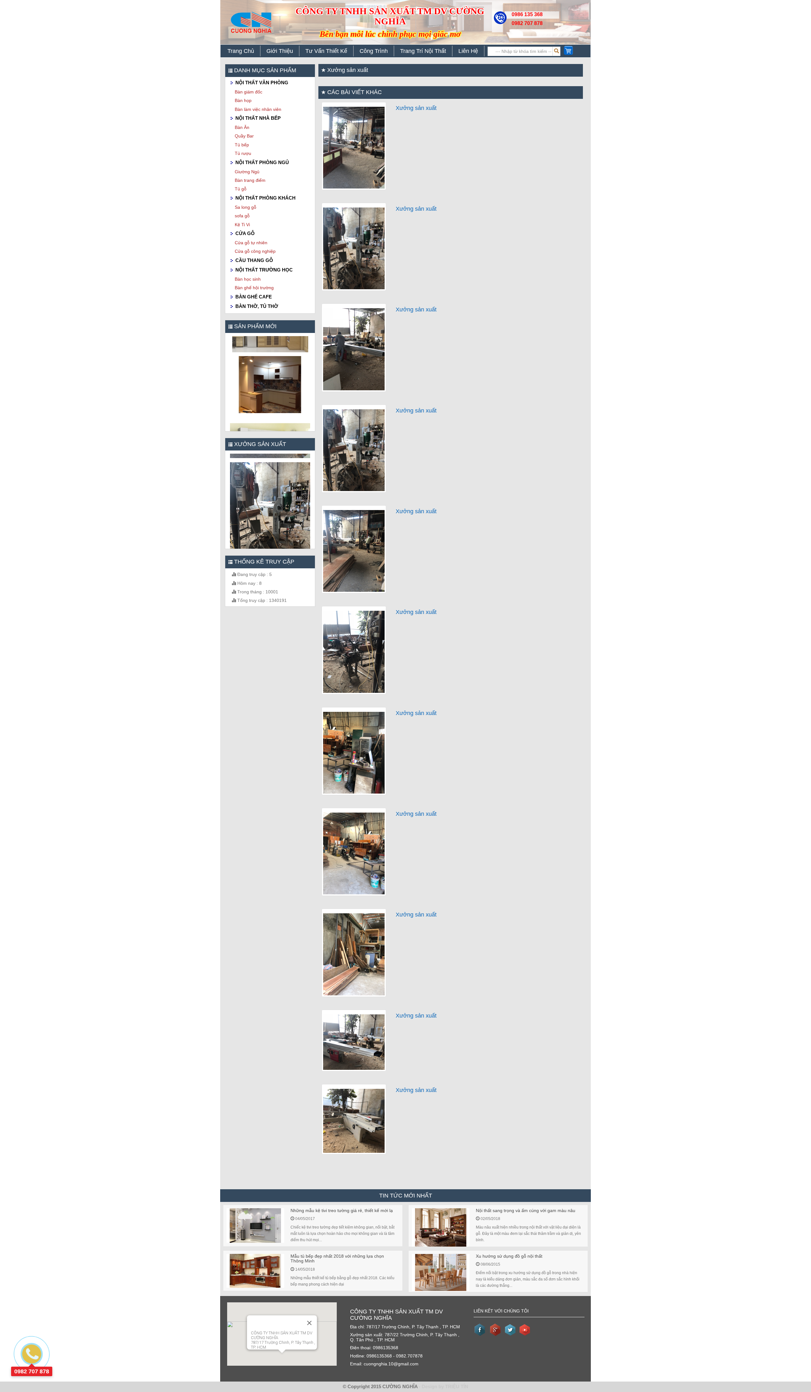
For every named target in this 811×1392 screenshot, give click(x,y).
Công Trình (374, 51)
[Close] (309, 1323)
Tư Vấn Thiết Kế (326, 51)
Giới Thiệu (279, 51)
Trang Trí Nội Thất (423, 51)
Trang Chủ (240, 51)
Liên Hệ (468, 51)
